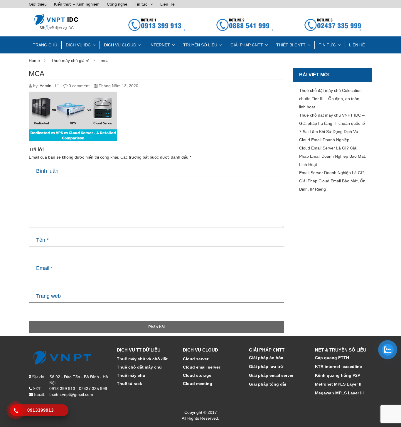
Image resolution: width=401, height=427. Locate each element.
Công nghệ (117, 4)
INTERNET (159, 45)
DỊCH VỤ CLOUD (120, 45)
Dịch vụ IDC (78, 45)
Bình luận (47, 171)
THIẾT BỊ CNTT (291, 45)
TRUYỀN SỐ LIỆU (200, 45)
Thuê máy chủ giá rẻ (70, 60)
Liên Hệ (167, 4)
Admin (45, 85)
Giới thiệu (38, 4)
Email (44, 268)
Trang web (48, 296)
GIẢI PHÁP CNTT (246, 45)
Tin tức (141, 4)
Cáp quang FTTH (332, 357)
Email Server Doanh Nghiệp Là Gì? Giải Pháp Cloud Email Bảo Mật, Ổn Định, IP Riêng (332, 180)
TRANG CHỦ (45, 45)
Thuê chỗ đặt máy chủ (139, 367)
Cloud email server (201, 367)
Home (34, 60)
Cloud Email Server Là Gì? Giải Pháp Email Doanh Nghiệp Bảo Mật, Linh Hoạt (332, 156)
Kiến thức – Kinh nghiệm (77, 4)
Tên (42, 240)
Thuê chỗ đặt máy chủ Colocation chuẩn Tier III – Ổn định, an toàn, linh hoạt (330, 98)
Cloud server (195, 359)
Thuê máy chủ (131, 375)
